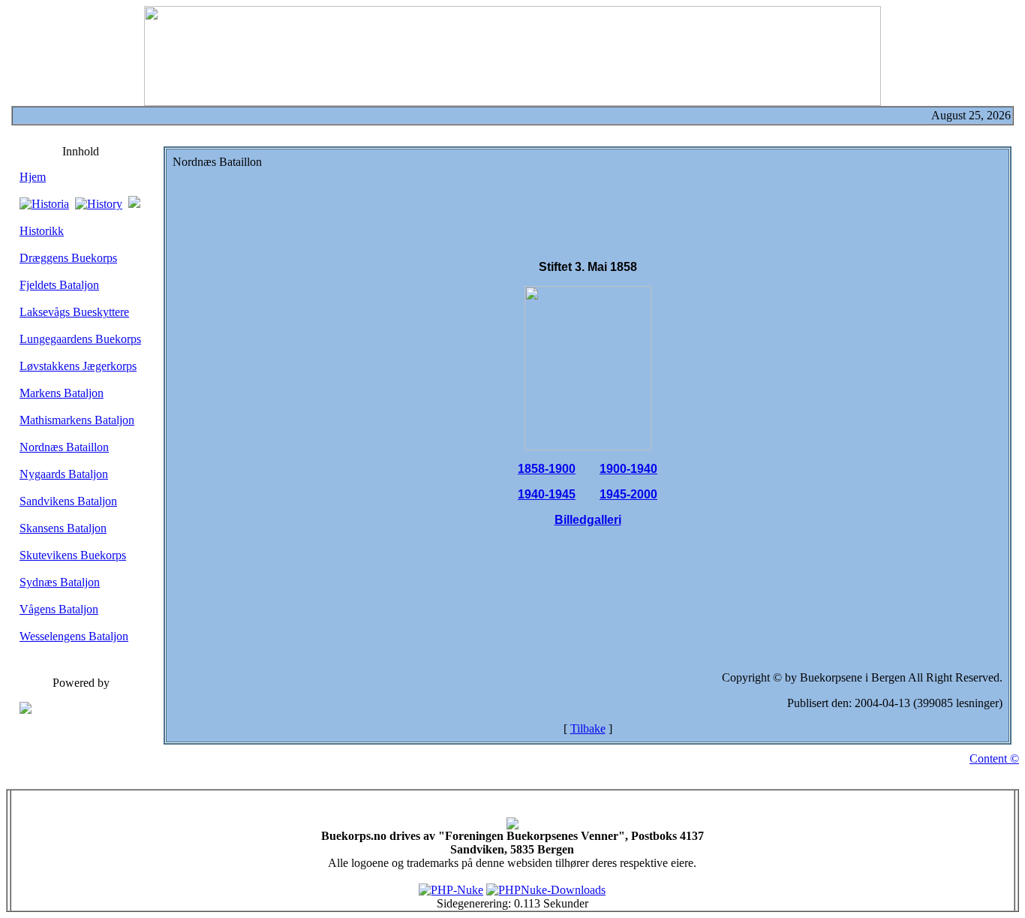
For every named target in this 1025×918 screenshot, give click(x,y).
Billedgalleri (588, 519)
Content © (994, 758)
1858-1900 (547, 468)
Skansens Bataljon (63, 528)
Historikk (42, 230)
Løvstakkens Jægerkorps (78, 366)
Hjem (33, 176)
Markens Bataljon (62, 393)
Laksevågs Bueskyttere (74, 311)
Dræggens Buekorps (68, 257)
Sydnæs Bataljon (60, 582)
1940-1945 (547, 494)
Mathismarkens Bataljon (77, 420)
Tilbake (588, 728)
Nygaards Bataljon (64, 474)
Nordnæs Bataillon (64, 447)
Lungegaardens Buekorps (80, 339)
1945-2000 (628, 494)
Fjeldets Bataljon (59, 284)
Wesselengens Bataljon (74, 636)
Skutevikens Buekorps (73, 555)
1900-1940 (628, 468)
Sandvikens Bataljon (68, 501)
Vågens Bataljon (59, 609)
